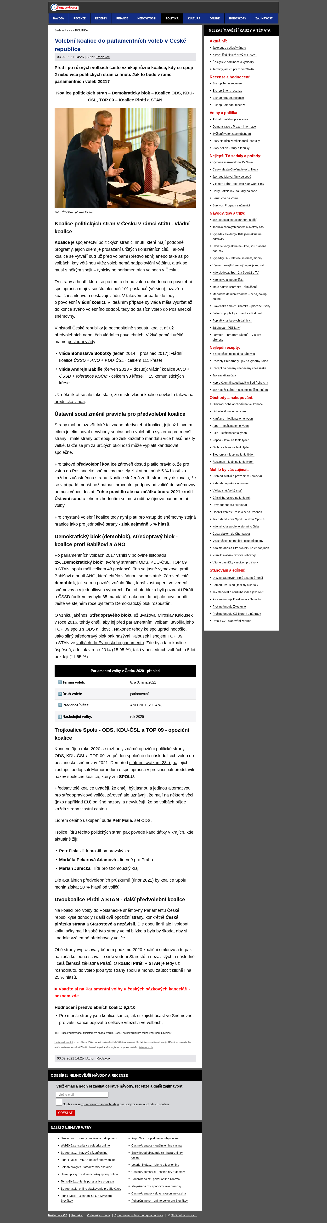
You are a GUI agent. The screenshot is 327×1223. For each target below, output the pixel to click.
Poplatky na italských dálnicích (232, 320)
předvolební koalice (96, 464)
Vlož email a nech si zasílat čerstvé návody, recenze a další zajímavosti (119, 1086)
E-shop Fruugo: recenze (228, 97)
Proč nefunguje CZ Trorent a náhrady (237, 613)
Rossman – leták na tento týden (233, 461)
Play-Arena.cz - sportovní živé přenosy (156, 1186)
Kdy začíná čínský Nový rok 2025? (235, 55)
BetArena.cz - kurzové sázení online (84, 1152)
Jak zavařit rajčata (224, 375)
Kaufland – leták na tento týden (233, 418)
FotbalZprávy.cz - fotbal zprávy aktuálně (86, 1167)
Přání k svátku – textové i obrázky (234, 555)
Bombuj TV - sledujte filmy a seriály (235, 585)
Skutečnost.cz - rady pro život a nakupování (89, 1138)
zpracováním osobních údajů (100, 1104)
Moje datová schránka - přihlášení (235, 287)
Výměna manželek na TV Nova (233, 162)
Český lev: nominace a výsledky (233, 62)
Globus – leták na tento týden (231, 447)
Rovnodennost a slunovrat (230, 505)
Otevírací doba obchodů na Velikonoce (238, 404)
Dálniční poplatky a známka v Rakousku (239, 313)
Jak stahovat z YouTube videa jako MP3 (238, 592)
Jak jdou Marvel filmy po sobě (232, 176)
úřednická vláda (70, 401)
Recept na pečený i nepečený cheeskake (239, 368)
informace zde (146, 1047)
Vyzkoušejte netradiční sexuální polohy (238, 541)
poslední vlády (81, 341)
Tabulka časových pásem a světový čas (238, 227)
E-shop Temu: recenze (227, 83)
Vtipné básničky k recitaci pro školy (235, 562)
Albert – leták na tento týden (231, 425)
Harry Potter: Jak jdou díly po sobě (235, 191)
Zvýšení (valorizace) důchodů (232, 133)
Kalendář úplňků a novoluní (230, 483)
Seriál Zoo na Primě (225, 198)
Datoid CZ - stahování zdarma (232, 621)
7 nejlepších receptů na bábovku (234, 354)
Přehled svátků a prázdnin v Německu (237, 476)
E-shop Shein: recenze (227, 90)
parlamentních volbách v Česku (148, 270)
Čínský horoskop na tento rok (231, 497)
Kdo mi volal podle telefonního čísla (236, 526)
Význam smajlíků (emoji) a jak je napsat (238, 265)
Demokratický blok (131, 93)
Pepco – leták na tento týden (231, 440)
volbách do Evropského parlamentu (110, 642)
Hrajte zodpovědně (64, 1042)
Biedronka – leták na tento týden (233, 454)
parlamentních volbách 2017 (88, 555)
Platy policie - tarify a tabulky (231, 148)
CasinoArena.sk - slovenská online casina (158, 1193)
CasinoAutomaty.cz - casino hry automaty (158, 1172)
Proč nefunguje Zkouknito (229, 606)
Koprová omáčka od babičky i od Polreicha (240, 382)
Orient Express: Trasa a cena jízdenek (237, 512)
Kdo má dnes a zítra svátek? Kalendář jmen (241, 548)
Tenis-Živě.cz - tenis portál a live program (87, 1181)
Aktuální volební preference (230, 119)
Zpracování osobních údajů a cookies (138, 1215)
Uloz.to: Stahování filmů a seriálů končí (238, 577)
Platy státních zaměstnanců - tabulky (236, 141)
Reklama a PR (57, 1215)
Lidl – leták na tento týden (229, 411)
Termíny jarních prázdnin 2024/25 (234, 69)
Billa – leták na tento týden (230, 433)
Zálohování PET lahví (226, 327)
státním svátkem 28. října (153, 762)
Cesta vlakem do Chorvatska (231, 533)
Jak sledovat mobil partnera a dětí (234, 220)
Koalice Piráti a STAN (140, 100)
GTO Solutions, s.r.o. (184, 1215)
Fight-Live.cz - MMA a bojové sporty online (88, 1160)
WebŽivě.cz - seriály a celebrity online (85, 1145)
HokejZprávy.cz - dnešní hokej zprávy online (89, 1174)
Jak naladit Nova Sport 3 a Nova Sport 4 (239, 519)
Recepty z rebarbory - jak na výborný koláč (240, 361)
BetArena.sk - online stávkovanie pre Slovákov (91, 1188)
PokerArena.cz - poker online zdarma (155, 1179)
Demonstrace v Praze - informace (234, 126)
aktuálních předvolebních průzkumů (96, 880)
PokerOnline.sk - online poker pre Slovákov (159, 1200)
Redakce (103, 57)
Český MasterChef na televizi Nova (235, 169)
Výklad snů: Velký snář (227, 490)
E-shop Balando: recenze (229, 105)
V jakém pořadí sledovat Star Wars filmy (238, 184)
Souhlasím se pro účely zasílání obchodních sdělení (116, 1104)
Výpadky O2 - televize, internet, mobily (237, 258)
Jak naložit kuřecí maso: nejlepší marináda (240, 390)
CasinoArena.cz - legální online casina (156, 1145)
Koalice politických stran (81, 93)
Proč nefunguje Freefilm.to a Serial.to (237, 599)
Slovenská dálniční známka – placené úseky (241, 306)
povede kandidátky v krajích (157, 832)
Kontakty (77, 1215)
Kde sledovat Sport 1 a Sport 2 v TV (236, 272)
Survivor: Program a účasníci (231, 205)
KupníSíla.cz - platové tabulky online (155, 1138)
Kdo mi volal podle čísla (228, 279)
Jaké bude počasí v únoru (229, 47)
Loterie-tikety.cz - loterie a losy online (155, 1164)
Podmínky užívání (98, 1215)
